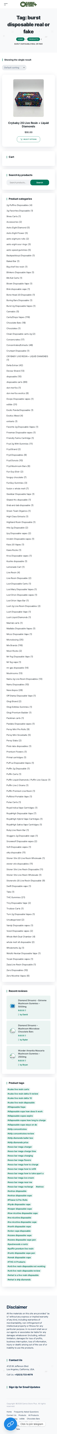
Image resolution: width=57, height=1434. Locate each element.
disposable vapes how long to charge (27, 1120)
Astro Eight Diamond (16, 227)
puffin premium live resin (21, 1248)
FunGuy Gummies (15, 483)
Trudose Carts (13, 908)
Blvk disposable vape (17, 289)
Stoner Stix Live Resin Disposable (23, 869)
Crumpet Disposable (16, 350)
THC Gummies (14, 897)
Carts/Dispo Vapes (15, 317)
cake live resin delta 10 (20, 1098)
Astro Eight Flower (15, 233)
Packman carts (14, 718)
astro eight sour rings (17, 244)
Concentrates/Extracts (17, 345)
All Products (33, 1415)
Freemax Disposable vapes (20, 432)
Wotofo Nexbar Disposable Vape (22, 953)
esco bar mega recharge (21, 1186)
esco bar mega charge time (22, 1151)
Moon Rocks (12, 651)
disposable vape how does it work (26, 1111)
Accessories (12, 222)
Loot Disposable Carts (17, 583)
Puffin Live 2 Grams (16, 785)
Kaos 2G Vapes (14, 544)
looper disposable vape (20, 1208)
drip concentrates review (21, 1133)
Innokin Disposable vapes (19, 539)
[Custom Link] (10, 1424)
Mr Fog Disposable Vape (18, 656)
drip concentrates (18, 1129)
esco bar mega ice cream (21, 1177)
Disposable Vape (17, 1107)
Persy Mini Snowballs (17, 735)
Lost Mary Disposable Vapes (20, 589)
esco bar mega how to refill (22, 1169)
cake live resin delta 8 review (23, 1093)
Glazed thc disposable (17, 499)
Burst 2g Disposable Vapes (19, 306)
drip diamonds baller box (21, 1138)
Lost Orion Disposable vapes (20, 595)
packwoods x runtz (18, 1244)
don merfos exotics (16, 393)
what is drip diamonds (20, 1279)
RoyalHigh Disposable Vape (20, 813)
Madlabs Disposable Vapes (19, 628)
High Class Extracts (16, 516)
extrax (40, 1186)
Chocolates (12, 328)
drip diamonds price (18, 1142)
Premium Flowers (15, 751)
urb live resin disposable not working (27, 1266)
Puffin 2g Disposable (16, 768)
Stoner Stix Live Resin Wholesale (22, 875)
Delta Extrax (12, 365)
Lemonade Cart (14, 567)
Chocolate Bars (14, 322)
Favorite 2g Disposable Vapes (21, 427)
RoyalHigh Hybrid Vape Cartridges (23, 819)
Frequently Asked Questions (26, 1412)
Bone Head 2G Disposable (19, 294)
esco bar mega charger (20, 1147)
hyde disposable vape (19, 1204)
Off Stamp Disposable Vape (20, 695)
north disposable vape (20, 1226)
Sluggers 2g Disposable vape (21, 835)
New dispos (12, 690)
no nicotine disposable (20, 1217)
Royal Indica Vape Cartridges (20, 807)
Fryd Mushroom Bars (17, 466)
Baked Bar (11, 261)
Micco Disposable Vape (18, 634)
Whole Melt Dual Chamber (19, 936)
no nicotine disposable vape (23, 1222)
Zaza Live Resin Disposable (20, 964)
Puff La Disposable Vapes (19, 763)
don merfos (12, 387)
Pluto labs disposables (17, 746)
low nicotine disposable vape (23, 1213)
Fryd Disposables (15, 455)
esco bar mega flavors (20, 1160)
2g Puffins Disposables (18, 205)
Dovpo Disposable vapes (18, 399)
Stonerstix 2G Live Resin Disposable (24, 880)
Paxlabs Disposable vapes (19, 723)
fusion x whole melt (16, 488)
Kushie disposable (15, 561)
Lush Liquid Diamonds (17, 617)
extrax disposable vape (20, 1195)
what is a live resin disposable (24, 1275)
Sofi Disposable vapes (17, 847)
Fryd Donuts (12, 460)
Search (39, 182)
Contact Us (11, 1415)
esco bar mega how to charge (23, 1164)
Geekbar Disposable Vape (19, 494)
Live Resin (11, 572)
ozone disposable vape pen (22, 1239)
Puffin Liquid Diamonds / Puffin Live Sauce (27, 779)
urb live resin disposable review (24, 1270)
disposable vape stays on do (23, 1124)
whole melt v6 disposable (19, 942)
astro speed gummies (17, 250)
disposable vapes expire (21, 1116)
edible (9, 404)
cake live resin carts (19, 1089)
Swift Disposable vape (17, 886)
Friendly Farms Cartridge (19, 438)
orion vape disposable (20, 1231)
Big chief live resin (15, 266)
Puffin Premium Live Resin (19, 791)
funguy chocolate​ (15, 477)
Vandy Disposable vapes (18, 925)
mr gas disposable (15, 667)
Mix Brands (12, 645)
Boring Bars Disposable (18, 300)
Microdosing (13, 639)
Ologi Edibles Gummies (18, 707)
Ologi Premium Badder (17, 712)
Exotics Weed (13, 415)
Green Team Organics (17, 511)
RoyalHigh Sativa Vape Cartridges (23, 824)
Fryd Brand (12, 449)
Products (22, 1415)
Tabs (9, 891)
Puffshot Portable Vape (18, 796)
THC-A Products (17, 1262)
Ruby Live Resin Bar (16, 830)
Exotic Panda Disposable (18, 410)
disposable (12, 376)
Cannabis (11, 311)
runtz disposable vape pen (22, 1253)
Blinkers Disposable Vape (19, 272)
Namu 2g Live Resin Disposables (22, 679)
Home (9, 1412)
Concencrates (13, 339)
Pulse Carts (12, 802)
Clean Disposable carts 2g (19, 334)
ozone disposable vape (20, 1235)
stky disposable (14, 852)
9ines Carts (12, 216)
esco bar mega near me (20, 1182)
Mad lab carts (13, 623)
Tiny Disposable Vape (17, 903)
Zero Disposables (15, 970)
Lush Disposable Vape (17, 611)
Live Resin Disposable (17, 578)
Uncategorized (14, 919)
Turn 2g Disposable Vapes (19, 914)
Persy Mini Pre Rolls (16, 729)
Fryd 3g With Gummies (17, 443)
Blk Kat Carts (13, 278)
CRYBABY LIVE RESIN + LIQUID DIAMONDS (27, 356)
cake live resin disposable (22, 1102)
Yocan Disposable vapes (18, 959)
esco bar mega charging (21, 1155)
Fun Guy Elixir (13, 471)
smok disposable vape (20, 1257)
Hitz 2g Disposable (16, 527)
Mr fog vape (12, 662)
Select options (30, 139)
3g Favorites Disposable (18, 210)
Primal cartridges (15, 757)
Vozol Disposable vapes (18, 931)
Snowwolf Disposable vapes (20, 841)
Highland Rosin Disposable (19, 522)
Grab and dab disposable (18, 505)
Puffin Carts (12, 774)
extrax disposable (17, 1191)
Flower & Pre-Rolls (18, 1200)
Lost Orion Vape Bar (16, 600)
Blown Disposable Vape (18, 283)
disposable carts (14, 382)
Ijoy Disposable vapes (17, 533)
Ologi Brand (12, 701)
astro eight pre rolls (16, 238)
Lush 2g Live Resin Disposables (22, 606)
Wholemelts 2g (14, 948)
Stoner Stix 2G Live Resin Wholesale (24, 858)
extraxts (10, 421)
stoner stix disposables (18, 863)
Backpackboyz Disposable (19, 255)
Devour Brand (13, 371)
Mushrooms (12, 673)
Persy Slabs (12, 740)
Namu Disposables (15, 684)
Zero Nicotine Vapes (16, 975)
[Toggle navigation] (5, 4)
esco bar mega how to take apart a (26, 1173)
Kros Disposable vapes (17, 555)
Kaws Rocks (12, 550)
